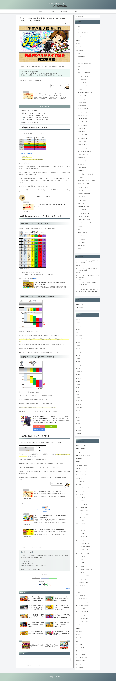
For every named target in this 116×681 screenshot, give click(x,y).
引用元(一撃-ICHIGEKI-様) (25, 153)
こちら (34, 278)
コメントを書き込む (44, 659)
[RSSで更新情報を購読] (49, 584)
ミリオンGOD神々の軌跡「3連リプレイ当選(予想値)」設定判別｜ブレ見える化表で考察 (87, 290)
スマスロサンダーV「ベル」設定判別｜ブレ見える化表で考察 (87, 276)
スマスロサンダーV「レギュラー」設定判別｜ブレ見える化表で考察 (87, 283)
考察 (36, 547)
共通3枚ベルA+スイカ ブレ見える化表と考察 (33, 113)
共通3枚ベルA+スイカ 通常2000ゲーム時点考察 (36, 117)
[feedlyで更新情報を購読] (46, 584)
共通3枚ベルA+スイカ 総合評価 (30, 122)
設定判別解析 (32, 544)
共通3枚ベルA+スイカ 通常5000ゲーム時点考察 (36, 119)
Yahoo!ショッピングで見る (39, 429)
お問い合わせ (79, 307)
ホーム (46, 676)
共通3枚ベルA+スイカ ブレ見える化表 (34, 115)
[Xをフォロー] (43, 584)
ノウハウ (55, 676)
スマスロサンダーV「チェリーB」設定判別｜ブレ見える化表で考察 (87, 269)
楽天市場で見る (38, 426)
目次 (43, 106)
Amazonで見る (51, 426)
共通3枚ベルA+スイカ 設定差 (29, 110)
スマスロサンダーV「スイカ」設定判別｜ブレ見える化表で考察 (87, 262)
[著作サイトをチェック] (40, 584)
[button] (99, 16)
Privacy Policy (79, 304)
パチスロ (31, 547)
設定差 (40, 547)
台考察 (50, 676)
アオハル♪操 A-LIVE (24, 544)
